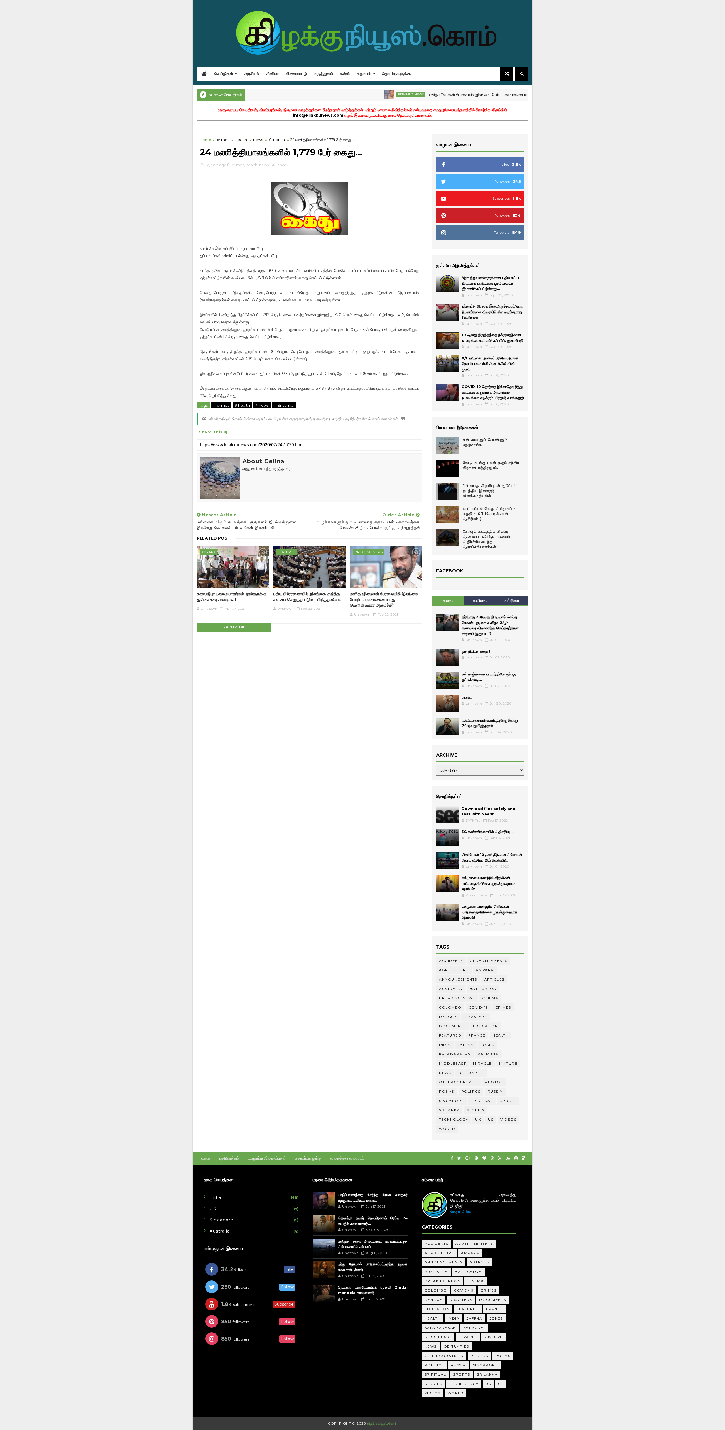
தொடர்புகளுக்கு (396, 73)
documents (452, 1026)
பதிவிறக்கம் (229, 1158)
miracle (482, 1063)
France (476, 1035)
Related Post (214, 538)
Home (205, 139)
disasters (475, 1017)
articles (494, 979)
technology (453, 1119)
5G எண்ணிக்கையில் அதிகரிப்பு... (488, 831)
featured (286, 552)
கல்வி (345, 73)
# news (261, 405)
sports (508, 1101)
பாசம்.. (467, 697)
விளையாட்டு (296, 73)
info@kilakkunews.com (318, 115)
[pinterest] (476, 1158)
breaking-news (376, 94)
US (490, 1119)
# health (242, 405)
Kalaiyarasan (455, 1054)
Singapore (451, 1101)
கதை (448, 600)
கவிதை (480, 600)
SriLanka (277, 139)
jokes (487, 1045)
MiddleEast (452, 1063)
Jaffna (466, 1045)
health (241, 139)
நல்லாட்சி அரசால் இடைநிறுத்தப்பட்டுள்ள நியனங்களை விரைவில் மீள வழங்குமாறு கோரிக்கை (492, 311)
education (485, 1026)
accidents (451, 960)
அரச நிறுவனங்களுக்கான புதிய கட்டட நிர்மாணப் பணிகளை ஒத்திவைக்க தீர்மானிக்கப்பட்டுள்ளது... (491, 283)
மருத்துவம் (323, 73)
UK (478, 1119)
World (447, 1129)
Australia (450, 988)
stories (476, 1110)
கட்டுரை (512, 600)
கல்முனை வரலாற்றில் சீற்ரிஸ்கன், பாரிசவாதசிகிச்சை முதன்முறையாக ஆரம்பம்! (489, 883)
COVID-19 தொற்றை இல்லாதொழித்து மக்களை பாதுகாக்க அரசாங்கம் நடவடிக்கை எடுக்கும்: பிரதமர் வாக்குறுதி (493, 392)
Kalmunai (489, 1054)
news (258, 139)
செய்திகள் (223, 73)
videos (508, 1119)
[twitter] (459, 1158)
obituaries (471, 1073)
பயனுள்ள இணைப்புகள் (267, 1158)
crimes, (238, 165)
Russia (495, 1091)
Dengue (448, 1017)
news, (264, 165)
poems (446, 1091)
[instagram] (516, 1158)
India (445, 1045)
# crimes (221, 405)
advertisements (489, 960)
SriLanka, (278, 165)
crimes (223, 139)
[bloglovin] (484, 1158)
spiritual (482, 1101)
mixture (508, 1063)
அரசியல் (252, 73)
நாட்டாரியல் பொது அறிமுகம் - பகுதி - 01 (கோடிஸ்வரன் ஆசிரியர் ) (489, 513)
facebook (233, 627)
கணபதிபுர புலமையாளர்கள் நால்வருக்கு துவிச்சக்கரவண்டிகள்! (231, 596)
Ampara (208, 552)
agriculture (454, 970)
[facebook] (452, 1158)
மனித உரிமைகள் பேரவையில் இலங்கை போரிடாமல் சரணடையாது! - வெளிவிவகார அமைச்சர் (467, 94)
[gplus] (468, 1158)
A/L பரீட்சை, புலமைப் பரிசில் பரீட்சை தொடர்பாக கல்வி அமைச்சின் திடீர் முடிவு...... (490, 363)
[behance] (507, 1158)
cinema (490, 998)
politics (471, 1091)
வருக (205, 1158)
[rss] (500, 1158)
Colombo (450, 1007)
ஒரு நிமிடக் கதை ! (476, 651)
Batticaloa (483, 988)
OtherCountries (458, 1082)
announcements (458, 979)
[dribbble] (492, 1158)
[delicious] (524, 1158)
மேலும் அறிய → (463, 1211)
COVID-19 (478, 1007)
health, (252, 165)
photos (494, 1082)
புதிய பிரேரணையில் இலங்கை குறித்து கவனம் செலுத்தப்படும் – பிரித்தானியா (307, 596)
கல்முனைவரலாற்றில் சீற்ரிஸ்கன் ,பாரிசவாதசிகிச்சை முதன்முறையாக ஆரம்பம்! (489, 912)
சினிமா (272, 73)
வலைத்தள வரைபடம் (347, 1158)
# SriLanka (283, 405)
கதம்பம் (364, 73)
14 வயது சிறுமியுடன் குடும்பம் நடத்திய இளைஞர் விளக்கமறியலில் (490, 490)
